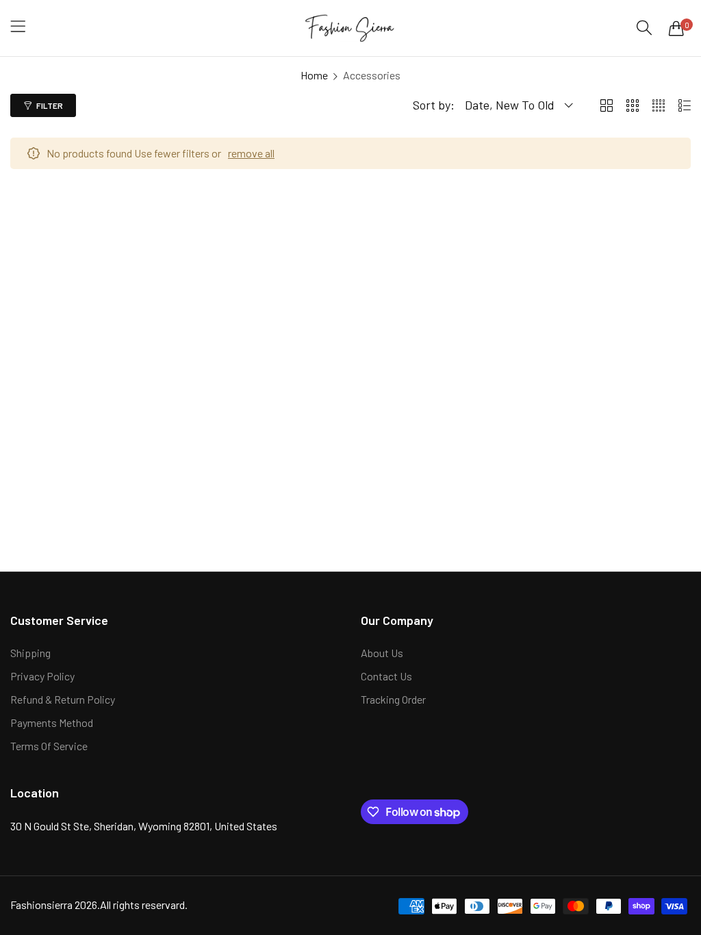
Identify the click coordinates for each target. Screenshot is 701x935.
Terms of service (49, 745)
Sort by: (434, 104)
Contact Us (386, 675)
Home (314, 74)
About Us (382, 652)
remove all (251, 152)
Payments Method (51, 722)
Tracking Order (393, 699)
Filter (49, 105)
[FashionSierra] (351, 28)
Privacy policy (42, 675)
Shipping (30, 652)
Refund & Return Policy (62, 699)
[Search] (644, 28)
